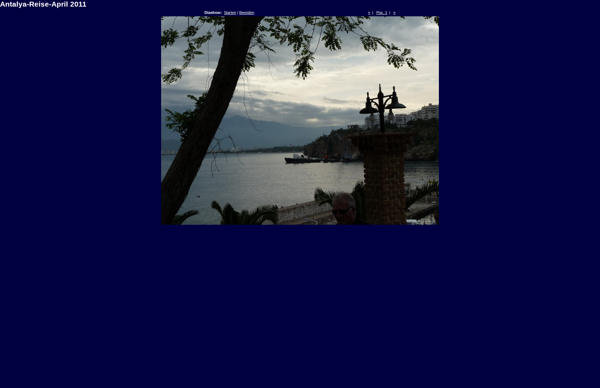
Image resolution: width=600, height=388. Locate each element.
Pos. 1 (381, 12)
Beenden (246, 12)
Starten (230, 12)
